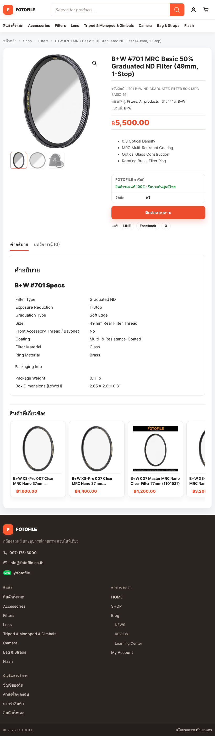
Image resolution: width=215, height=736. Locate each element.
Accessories (39, 25)
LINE (127, 226)
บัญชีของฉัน (13, 685)
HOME (117, 597)
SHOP (116, 606)
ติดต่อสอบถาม (158, 212)
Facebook (148, 226)
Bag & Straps (168, 25)
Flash (189, 25)
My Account (122, 652)
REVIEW (121, 634)
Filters (60, 25)
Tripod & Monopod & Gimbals (109, 25)
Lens (75, 25)
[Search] (177, 9)
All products (149, 101)
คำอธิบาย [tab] (19, 244)
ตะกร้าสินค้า (13, 703)
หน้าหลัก (10, 41)
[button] (94, 63)
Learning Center (128, 643)
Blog (115, 615)
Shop (27, 41)
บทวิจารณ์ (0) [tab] (47, 244)
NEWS (120, 625)
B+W (181, 101)
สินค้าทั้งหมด (13, 25)
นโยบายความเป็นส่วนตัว (194, 730)
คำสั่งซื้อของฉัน (16, 694)
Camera (145, 25)
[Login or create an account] (193, 10)
